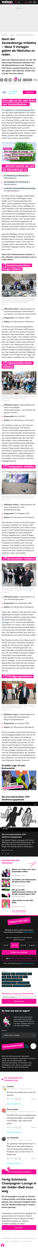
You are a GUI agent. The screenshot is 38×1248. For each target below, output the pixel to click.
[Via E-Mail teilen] (10, 80)
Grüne (15, 977)
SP (21, 977)
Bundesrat (21, 974)
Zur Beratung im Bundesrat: (16, 175)
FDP (4, 977)
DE (26, 2)
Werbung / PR (17, 1238)
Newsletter (6, 1238)
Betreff (4, 1031)
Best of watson (9, 983)
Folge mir (29, 92)
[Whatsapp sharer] (8, 854)
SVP (25, 977)
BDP (11, 35)
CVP (29, 974)
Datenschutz (14, 1241)
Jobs (24, 1238)
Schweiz (4, 35)
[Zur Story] (19, 1204)
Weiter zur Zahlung (19, 952)
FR (30, 2)
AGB (7, 1241)
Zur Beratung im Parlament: (16, 182)
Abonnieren (19, 1001)
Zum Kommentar (13, 1104)
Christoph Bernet (13, 92)
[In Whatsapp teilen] (5, 80)
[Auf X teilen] (5, 854)
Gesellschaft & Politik (12, 980)
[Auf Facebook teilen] (3, 854)
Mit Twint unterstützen (22, 958)
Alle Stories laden (19, 911)
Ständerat (7, 986)
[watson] (7, 2)
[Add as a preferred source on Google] (27, 80)
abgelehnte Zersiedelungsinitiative (20, 110)
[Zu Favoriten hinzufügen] (19, 80)
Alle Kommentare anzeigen (19, 1172)
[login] (2, 1245)
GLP (9, 977)
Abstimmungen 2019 (22, 986)
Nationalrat (23, 983)
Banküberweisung (28, 963)
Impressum (31, 1238)
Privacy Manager (27, 1241)
